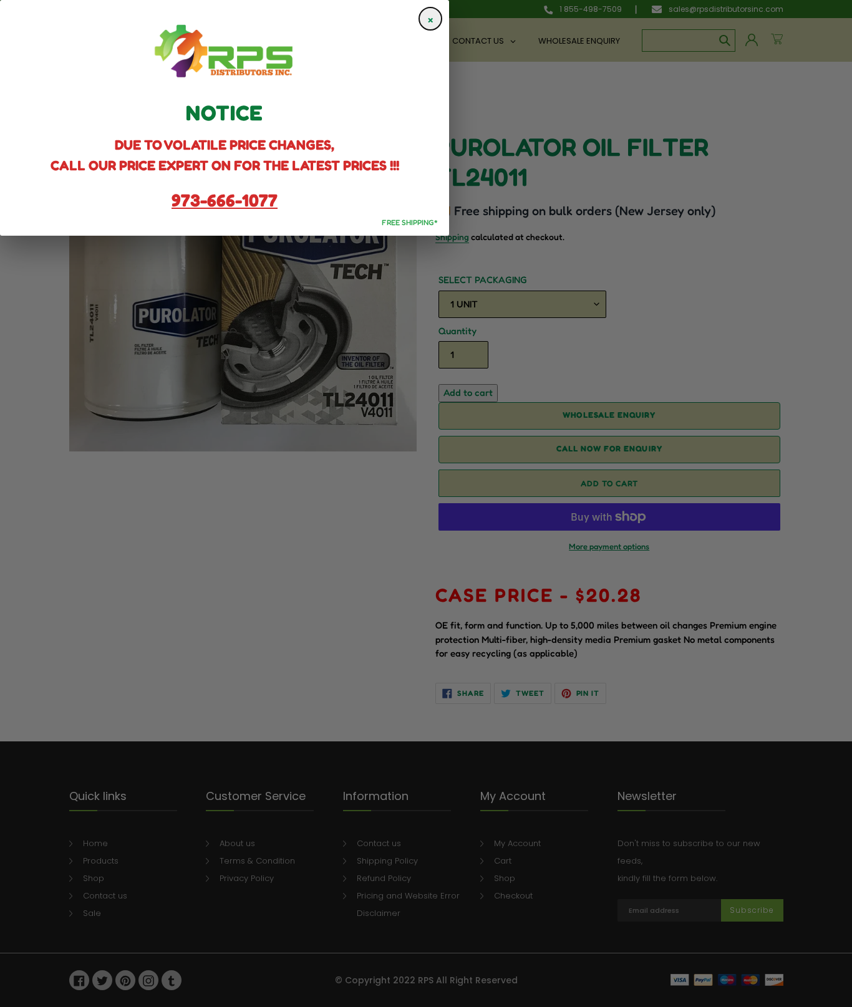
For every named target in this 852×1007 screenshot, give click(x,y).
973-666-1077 (225, 200)
